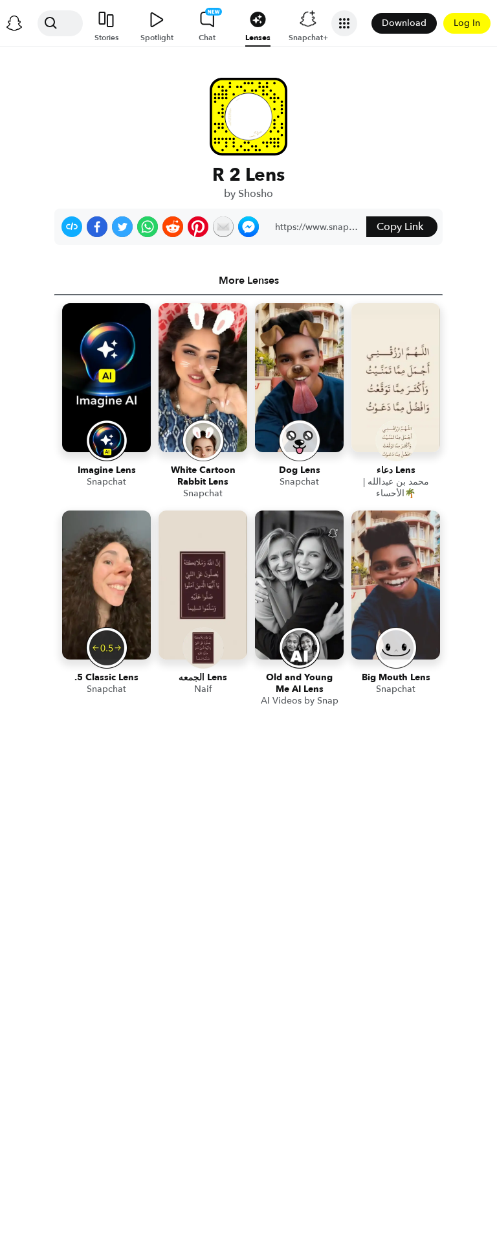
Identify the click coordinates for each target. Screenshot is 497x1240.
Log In (467, 23)
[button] (71, 226)
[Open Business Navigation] (344, 23)
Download (404, 23)
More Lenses (249, 280)
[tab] (248, 280)
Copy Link (400, 227)
